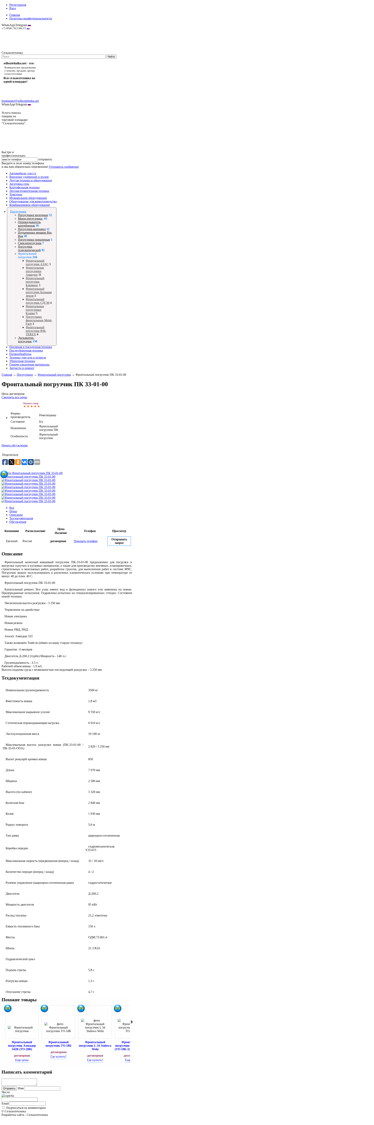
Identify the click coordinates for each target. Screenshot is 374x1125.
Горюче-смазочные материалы (29, 364)
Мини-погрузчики (30, 218)
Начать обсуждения (14, 445)
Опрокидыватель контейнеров (29, 223)
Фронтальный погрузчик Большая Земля (39, 292)
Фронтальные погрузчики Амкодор (35, 271)
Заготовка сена (19, 184)
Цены (13, 511)
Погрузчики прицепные (34, 239)
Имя (21, 1088)
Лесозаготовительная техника (29, 191)
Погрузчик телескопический (29, 248)
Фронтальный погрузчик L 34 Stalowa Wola (95, 1045)
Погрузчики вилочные (33, 215)
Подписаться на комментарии (26, 1107)
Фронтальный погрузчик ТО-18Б (58, 1043)
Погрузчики (18, 211)
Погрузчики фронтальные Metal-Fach (39, 320)
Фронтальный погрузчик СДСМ (37, 301)
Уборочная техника (22, 361)
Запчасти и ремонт (21, 368)
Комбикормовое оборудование (29, 205)
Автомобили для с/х (22, 173)
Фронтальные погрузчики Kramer (35, 310)
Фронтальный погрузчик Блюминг (35, 282)
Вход (12, 8)
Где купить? (58, 1056)
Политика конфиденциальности (30, 18)
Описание (16, 514)
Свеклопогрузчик (29, 243)
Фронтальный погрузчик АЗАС (37, 262)
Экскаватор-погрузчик (26, 339)
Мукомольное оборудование (28, 198)
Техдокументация (21, 518)
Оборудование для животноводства (33, 201)
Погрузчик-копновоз (32, 229)
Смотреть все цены (14, 397)
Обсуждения (17, 521)
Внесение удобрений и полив (29, 177)
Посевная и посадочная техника (30, 347)
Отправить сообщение (64, 166)
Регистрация (17, 4)
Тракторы (15, 194)
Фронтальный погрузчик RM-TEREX (36, 331)
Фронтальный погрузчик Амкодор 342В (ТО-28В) (22, 1045)
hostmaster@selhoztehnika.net (15, 31)
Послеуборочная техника (26, 350)
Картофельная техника (24, 187)
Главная (14, 15)
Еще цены (22, 1060)
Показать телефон (86, 541)
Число (6, 1092)
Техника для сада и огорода (27, 357)
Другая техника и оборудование (30, 180)
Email (5, 1103)
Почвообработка (20, 354)
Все (11, 507)
